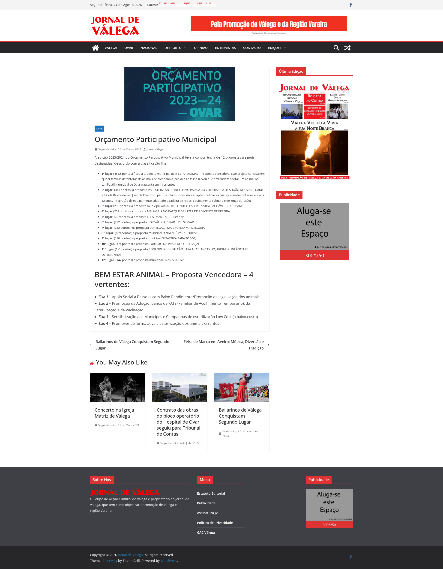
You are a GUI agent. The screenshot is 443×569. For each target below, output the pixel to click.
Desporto (173, 47)
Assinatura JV (207, 513)
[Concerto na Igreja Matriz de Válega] (117, 376)
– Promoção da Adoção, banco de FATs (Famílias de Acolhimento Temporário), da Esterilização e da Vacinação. (172, 307)
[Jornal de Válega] (95, 47)
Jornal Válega (155, 149)
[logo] (124, 491)
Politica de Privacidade (215, 523)
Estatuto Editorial (211, 493)
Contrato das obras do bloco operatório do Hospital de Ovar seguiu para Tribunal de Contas (178, 422)
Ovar (128, 47)
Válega (111, 47)
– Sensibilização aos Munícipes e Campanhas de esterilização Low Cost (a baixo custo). (179, 316)
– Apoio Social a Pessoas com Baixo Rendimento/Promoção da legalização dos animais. (179, 296)
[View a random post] (347, 47)
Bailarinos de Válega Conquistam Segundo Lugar (132, 345)
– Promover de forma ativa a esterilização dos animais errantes (159, 323)
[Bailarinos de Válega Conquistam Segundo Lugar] (241, 376)
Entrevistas (225, 47)
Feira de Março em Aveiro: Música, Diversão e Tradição (224, 345)
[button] (184, 48)
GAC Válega (206, 532)
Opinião (201, 47)
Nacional (149, 47)
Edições (274, 47)
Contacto (252, 47)
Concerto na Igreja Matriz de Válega (114, 413)
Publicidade (206, 503)
